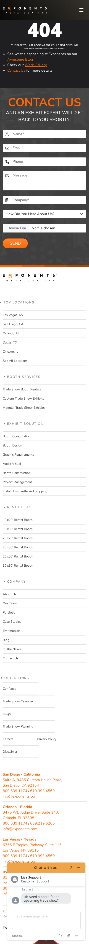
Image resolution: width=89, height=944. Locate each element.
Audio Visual (12, 464)
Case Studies (12, 621)
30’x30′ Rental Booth (18, 565)
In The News (12, 649)
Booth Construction (17, 473)
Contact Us (16, 70)
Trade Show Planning (18, 726)
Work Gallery (36, 65)
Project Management (17, 482)
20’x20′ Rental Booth (18, 538)
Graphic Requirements (18, 454)
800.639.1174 (15, 790)
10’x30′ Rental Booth (18, 529)
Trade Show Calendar (18, 701)
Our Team (10, 603)
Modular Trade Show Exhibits (24, 408)
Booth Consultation (17, 436)
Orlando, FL (11, 333)
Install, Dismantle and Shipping (25, 491)
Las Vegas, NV (13, 315)
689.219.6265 (42, 823)
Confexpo (9, 689)
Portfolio (9, 612)
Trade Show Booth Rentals (22, 389)
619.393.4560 (42, 790)
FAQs (7, 714)
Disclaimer (10, 751)
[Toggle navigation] (81, 10)
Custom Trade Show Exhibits (23, 398)
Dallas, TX (10, 342)
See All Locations (15, 361)
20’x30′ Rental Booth (18, 547)
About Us (9, 594)
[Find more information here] (46, 901)
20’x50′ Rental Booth (18, 556)
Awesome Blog (20, 59)
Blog (6, 640)
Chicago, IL (10, 351)
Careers (8, 739)
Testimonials (12, 631)
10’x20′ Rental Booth (18, 520)
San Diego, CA (13, 324)
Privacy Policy (46, 739)
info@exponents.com (20, 796)
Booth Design (12, 445)
